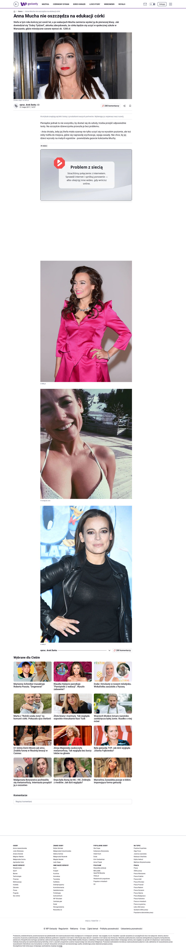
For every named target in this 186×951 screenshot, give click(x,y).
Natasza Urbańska (140, 857)
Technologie (17, 876)
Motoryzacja (17, 882)
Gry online (16, 896)
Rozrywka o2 (57, 910)
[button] (152, 4)
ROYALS (122, 4)
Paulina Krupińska (140, 848)
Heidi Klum (97, 854)
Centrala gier (57, 901)
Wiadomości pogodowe (102, 879)
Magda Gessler (58, 859)
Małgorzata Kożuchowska (62, 851)
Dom (55, 868)
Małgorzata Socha (19, 859)
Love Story (94, 4)
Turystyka (56, 879)
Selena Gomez (58, 854)
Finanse (15, 879)
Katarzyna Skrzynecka (101, 851)
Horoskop (56, 876)
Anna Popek (98, 862)
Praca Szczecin (139, 890)
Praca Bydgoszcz (140, 896)
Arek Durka (31, 105)
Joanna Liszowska (140, 854)
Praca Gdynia (138, 893)
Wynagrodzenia (58, 907)
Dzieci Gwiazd (79, 4)
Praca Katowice (139, 899)
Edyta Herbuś (138, 859)
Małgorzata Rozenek (60, 857)
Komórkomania (58, 887)
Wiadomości (17, 868)
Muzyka (45, 4)
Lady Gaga (57, 862)
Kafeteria (56, 882)
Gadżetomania (58, 890)
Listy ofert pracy (139, 907)
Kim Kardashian (99, 859)
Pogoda (15, 893)
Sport (15, 871)
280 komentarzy (112, 106)
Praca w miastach (140, 901)
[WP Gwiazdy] (31, 4)
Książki (55, 871)
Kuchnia (56, 873)
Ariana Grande (18, 854)
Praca (15, 890)
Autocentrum (57, 896)
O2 (94, 884)
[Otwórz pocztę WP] (145, 4)
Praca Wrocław (139, 882)
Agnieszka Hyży (18, 862)
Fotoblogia (57, 893)
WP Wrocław (57, 899)
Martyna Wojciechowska (142, 862)
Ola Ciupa (97, 848)
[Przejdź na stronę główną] (16, 6)
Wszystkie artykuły (100, 868)
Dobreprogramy (58, 885)
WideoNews (109, 4)
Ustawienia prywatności (131, 928)
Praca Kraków (138, 876)
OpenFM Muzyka (99, 873)
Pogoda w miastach (100, 881)
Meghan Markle (18, 857)
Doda (95, 857)
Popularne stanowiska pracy (143, 912)
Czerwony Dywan (61, 4)
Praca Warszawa (139, 873)
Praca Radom (138, 887)
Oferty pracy (138, 871)
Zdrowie (15, 887)
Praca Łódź (137, 879)
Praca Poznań (138, 885)
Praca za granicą (139, 904)
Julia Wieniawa (18, 851)
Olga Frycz (137, 851)
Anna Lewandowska (20, 848)
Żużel (55, 904)
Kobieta (15, 885)
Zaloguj (162, 4)
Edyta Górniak (58, 848)
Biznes (15, 873)
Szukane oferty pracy (141, 910)
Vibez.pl (96, 876)
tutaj (60, 946)
